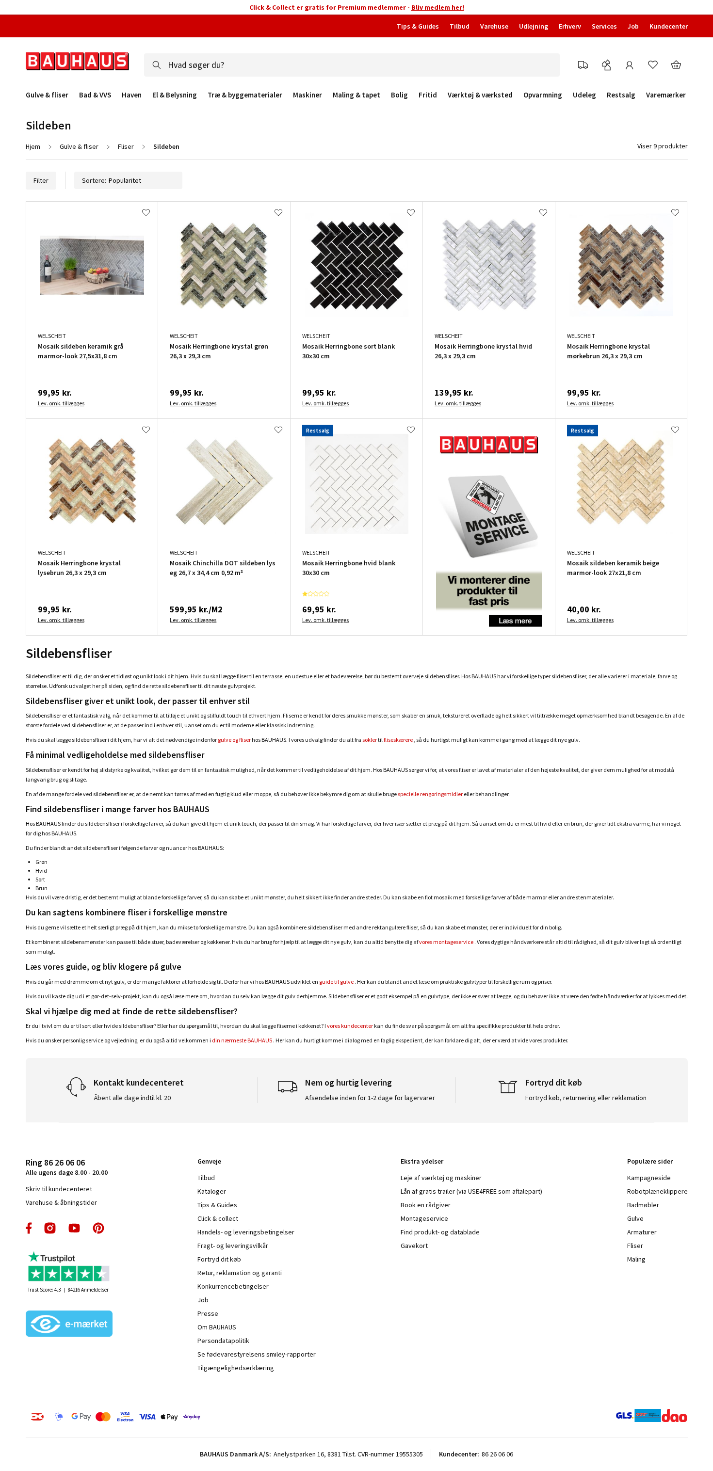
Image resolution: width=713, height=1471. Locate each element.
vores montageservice (446, 941)
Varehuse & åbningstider (61, 1202)
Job (633, 26)
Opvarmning (542, 95)
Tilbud (460, 26)
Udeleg (584, 95)
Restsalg (621, 95)
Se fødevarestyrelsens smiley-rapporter (256, 1354)
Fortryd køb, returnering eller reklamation (586, 1097)
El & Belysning (174, 95)
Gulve (635, 1218)
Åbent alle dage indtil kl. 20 (132, 1097)
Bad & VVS (95, 95)
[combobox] (352, 65)
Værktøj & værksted (480, 95)
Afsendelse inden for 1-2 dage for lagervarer (370, 1097)
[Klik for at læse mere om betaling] (175, 1416)
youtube (74, 1228)
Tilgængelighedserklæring (235, 1367)
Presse (207, 1313)
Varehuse (494, 26)
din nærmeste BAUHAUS (242, 1040)
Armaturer (642, 1232)
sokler (369, 739)
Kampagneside (649, 1177)
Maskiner (307, 95)
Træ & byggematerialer (245, 95)
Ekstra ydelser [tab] (422, 1161)
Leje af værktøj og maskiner (441, 1177)
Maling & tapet (356, 95)
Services (604, 26)
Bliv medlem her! (437, 7)
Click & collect (217, 1218)
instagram (50, 1228)
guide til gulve (336, 981)
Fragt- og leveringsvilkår (232, 1245)
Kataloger (211, 1191)
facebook (29, 1228)
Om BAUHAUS (216, 1327)
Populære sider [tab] (650, 1161)
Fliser (126, 146)
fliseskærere (398, 739)
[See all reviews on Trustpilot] (69, 1267)
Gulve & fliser (47, 95)
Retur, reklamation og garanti (239, 1272)
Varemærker (666, 94)
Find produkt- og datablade (440, 1232)
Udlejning (533, 26)
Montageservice (424, 1218)
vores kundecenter (350, 1025)
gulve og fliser (234, 739)
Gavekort (414, 1245)
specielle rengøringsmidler (430, 794)
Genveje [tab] (209, 1161)
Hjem (33, 146)
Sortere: (94, 180)
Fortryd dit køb (219, 1259)
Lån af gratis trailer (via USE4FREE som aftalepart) (471, 1191)
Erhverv (570, 26)
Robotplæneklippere (657, 1191)
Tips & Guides (418, 26)
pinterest (98, 1228)
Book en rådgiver (426, 1204)
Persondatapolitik (223, 1340)
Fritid (428, 95)
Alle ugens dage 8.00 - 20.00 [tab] (67, 1167)
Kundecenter (668, 26)
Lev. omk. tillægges (61, 403)
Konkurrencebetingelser (233, 1286)
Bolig (399, 95)
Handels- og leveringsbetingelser (245, 1232)
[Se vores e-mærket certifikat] (69, 1325)
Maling (636, 1259)
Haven (132, 95)
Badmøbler (643, 1204)
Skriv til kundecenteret (59, 1188)
